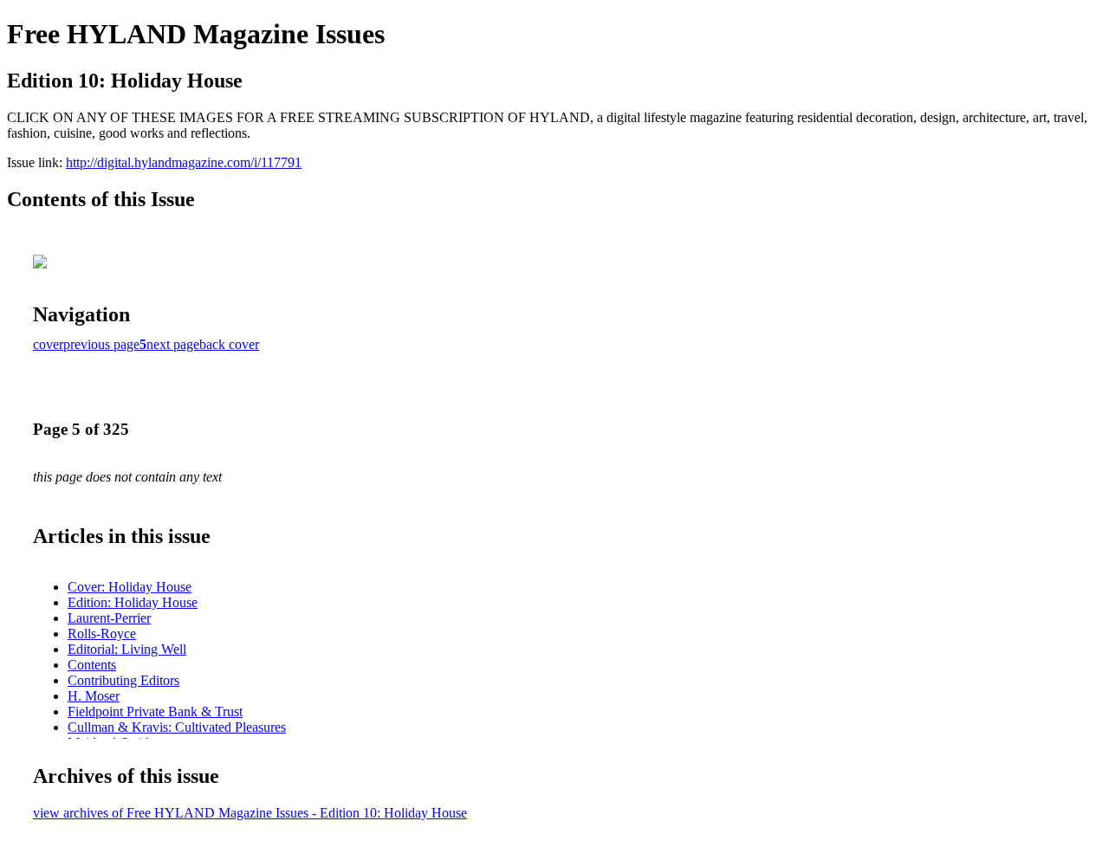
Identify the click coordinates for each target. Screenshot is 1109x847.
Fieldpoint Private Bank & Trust (155, 711)
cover (48, 344)
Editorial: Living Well (127, 649)
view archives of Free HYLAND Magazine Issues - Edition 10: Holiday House (250, 812)
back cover (229, 344)
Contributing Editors (123, 680)
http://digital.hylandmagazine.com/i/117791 (184, 162)
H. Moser (94, 696)
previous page (101, 344)
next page (172, 344)
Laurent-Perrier (109, 618)
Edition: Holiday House (133, 602)
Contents (92, 664)
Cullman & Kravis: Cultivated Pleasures (177, 727)
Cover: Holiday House (129, 586)
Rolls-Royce (102, 633)
